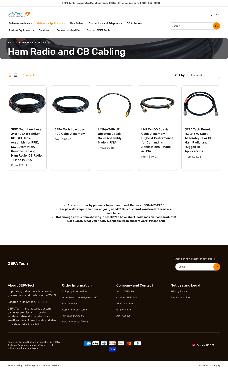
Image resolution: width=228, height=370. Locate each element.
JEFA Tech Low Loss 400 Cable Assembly (69, 131)
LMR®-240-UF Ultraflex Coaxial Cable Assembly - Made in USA (111, 135)
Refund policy (15, 365)
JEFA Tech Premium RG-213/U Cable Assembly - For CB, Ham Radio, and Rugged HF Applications (199, 140)
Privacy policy (32, 365)
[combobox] (194, 26)
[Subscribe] (216, 267)
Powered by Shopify (209, 365)
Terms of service (50, 365)
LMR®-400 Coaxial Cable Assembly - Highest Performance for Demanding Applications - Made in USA (157, 140)
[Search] (216, 26)
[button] (20, 23)
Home (11, 42)
